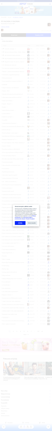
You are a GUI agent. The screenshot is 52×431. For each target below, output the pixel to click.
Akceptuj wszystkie (20, 223)
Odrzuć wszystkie (32, 222)
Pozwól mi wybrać (30, 218)
